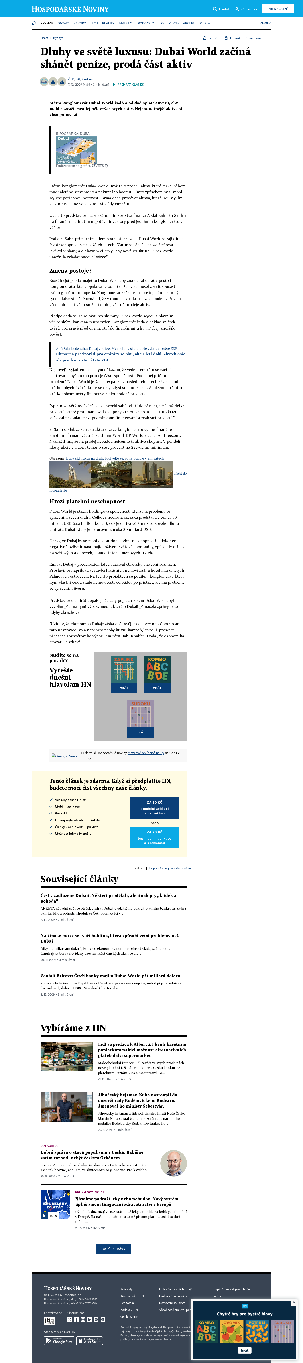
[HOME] (34, 24)
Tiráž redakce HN (132, 1296)
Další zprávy (114, 1249)
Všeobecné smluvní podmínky (179, 1310)
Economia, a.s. (72, 1295)
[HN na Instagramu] (83, 1319)
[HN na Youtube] (103, 1319)
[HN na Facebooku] (76, 1319)
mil (77, 79)
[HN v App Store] (89, 1340)
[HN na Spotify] (96, 1319)
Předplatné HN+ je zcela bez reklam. (169, 868)
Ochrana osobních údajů (176, 1289)
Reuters (87, 79)
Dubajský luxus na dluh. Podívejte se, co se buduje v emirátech (115, 458)
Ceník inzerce (129, 1316)
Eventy (216, 1296)
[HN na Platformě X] (69, 1319)
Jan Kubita (49, 1146)
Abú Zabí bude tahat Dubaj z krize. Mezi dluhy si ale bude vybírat (116, 348)
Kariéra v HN (129, 1310)
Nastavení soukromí (172, 1303)
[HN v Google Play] (59, 1340)
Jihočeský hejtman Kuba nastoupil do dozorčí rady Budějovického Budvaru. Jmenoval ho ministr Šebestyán (137, 1100)
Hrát (124, 687)
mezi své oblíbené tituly (146, 753)
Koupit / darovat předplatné (231, 1289)
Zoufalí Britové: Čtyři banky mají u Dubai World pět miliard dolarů (110, 976)
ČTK (71, 79)
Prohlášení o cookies (173, 1296)
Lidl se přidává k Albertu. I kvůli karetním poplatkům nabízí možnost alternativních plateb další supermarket (142, 1050)
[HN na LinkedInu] (89, 1319)
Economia (127, 1303)
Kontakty (126, 1289)
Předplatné (278, 8)
